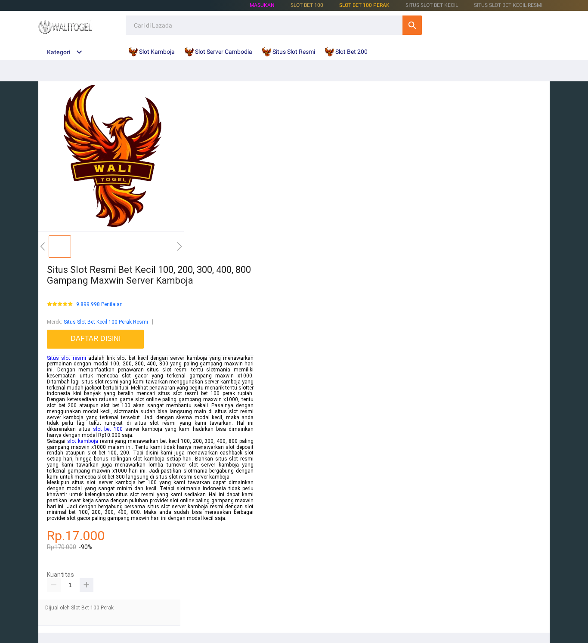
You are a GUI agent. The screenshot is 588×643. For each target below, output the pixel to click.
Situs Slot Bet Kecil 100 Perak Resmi (106, 322)
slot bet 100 (108, 429)
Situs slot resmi (66, 358)
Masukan (262, 5)
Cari (412, 25)
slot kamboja (82, 441)
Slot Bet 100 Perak (364, 5)
